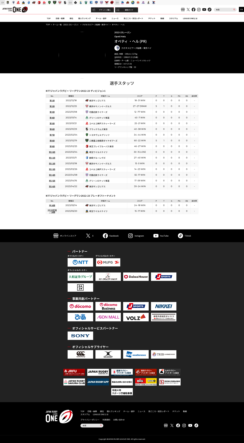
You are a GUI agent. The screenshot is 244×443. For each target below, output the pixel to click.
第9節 (52, 146)
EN (241, 9)
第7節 (52, 134)
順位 (71, 18)
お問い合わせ (119, 419)
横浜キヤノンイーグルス (100, 106)
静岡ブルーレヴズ (97, 158)
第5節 (52, 123)
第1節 (52, 100)
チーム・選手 (101, 18)
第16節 (52, 186)
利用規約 (106, 419)
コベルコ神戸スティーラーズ (102, 123)
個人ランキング (84, 18)
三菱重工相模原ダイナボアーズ (103, 141)
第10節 (52, 152)
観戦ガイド (129, 10)
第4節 (52, 117)
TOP (49, 18)
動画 (162, 18)
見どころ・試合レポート (133, 18)
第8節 (52, 140)
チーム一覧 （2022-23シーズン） (66, 24)
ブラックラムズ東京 (98, 129)
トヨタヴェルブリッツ (99, 135)
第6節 (52, 129)
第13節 (52, 169)
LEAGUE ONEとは (190, 18)
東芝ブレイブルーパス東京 (101, 146)
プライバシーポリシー (90, 419)
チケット (151, 18)
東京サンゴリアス (97, 101)
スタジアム (173, 18)
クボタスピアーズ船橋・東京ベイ (95, 24)
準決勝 (52, 205)
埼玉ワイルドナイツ (98, 152)
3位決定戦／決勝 (52, 211)
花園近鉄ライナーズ (98, 112)
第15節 (52, 180)
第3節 (52, 112)
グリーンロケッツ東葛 (99, 118)
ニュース (115, 18)
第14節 (52, 175)
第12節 (52, 163)
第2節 (52, 106)
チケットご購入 (105, 10)
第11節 (52, 157)
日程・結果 (60, 18)
